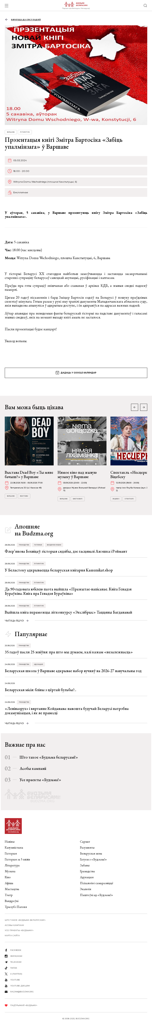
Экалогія (85, 889)
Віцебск (116, 499)
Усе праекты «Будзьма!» (40, 779)
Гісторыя (38, 545)
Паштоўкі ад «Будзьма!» (96, 895)
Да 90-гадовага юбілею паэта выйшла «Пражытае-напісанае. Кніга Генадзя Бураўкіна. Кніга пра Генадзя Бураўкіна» (68, 591)
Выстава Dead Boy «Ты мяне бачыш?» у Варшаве (29, 474)
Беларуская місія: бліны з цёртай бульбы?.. (40, 689)
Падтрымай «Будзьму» (23, 1005)
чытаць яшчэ (14, 620)
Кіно (8, 877)
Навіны (10, 841)
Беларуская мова (91, 853)
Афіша (9, 883)
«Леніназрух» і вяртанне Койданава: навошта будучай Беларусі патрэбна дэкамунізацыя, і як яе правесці (67, 710)
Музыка (10, 871)
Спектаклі (129, 499)
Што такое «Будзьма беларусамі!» (49, 757)
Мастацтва (12, 889)
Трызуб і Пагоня (16, 907)
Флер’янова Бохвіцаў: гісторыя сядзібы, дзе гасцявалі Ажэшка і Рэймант (66, 551)
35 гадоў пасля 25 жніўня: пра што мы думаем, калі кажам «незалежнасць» (69, 652)
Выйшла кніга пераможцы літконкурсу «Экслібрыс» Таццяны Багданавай (68, 612)
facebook (15, 950)
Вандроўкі (11, 901)
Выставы (24, 496)
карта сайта (12, 935)
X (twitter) (16, 974)
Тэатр (9, 895)
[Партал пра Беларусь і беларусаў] (76, 5)
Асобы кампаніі (33, 768)
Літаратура (25, 132)
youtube (15, 980)
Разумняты (87, 847)
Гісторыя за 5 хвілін (17, 859)
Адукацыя (38, 664)
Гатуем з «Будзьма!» (93, 859)
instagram (16, 956)
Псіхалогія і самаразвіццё (96, 883)
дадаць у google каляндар (78, 372)
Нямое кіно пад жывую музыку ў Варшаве (77, 474)
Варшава (11, 132)
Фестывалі (78, 499)
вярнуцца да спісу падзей (26, 19)
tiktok (13, 968)
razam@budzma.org (22, 991)
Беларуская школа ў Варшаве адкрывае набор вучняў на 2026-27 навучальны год (73, 670)
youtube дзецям (20, 985)
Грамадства (24, 545)
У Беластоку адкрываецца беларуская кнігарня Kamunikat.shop (59, 570)
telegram (15, 962)
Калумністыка (14, 847)
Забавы (85, 865)
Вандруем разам (54, 545)
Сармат (85, 841)
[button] (143, 407)
